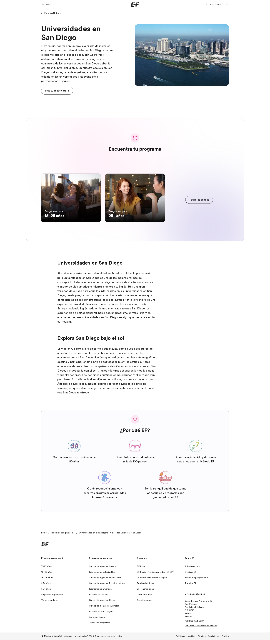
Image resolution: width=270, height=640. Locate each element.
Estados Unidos (52, 13)
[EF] (135, 4)
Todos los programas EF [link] (62, 532)
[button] (46, 4)
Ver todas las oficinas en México (201, 625)
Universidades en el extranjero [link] (93, 532)
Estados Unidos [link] (120, 532)
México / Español (53, 636)
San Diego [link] (136, 532)
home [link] (44, 532)
